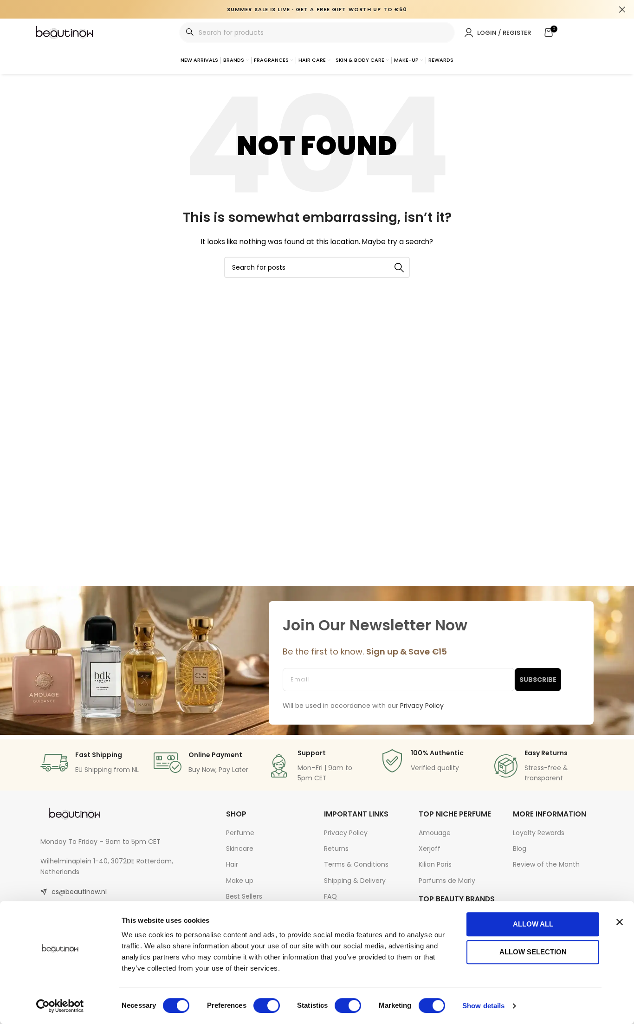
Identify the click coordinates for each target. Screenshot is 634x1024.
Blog (519, 848)
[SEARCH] (399, 267)
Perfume (240, 832)
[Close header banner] (622, 9)
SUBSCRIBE (537, 679)
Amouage (435, 832)
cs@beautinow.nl (79, 891)
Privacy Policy (346, 832)
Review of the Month (546, 864)
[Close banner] (619, 922)
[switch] (266, 1005)
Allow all (533, 924)
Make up (239, 880)
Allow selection (533, 952)
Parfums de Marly (447, 880)
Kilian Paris (435, 864)
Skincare (239, 848)
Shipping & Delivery (355, 880)
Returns (336, 848)
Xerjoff (429, 848)
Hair (232, 864)
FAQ (330, 896)
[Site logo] (65, 32)
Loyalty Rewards (538, 832)
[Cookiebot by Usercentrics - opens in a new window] (60, 1006)
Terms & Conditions (356, 864)
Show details (483, 1006)
